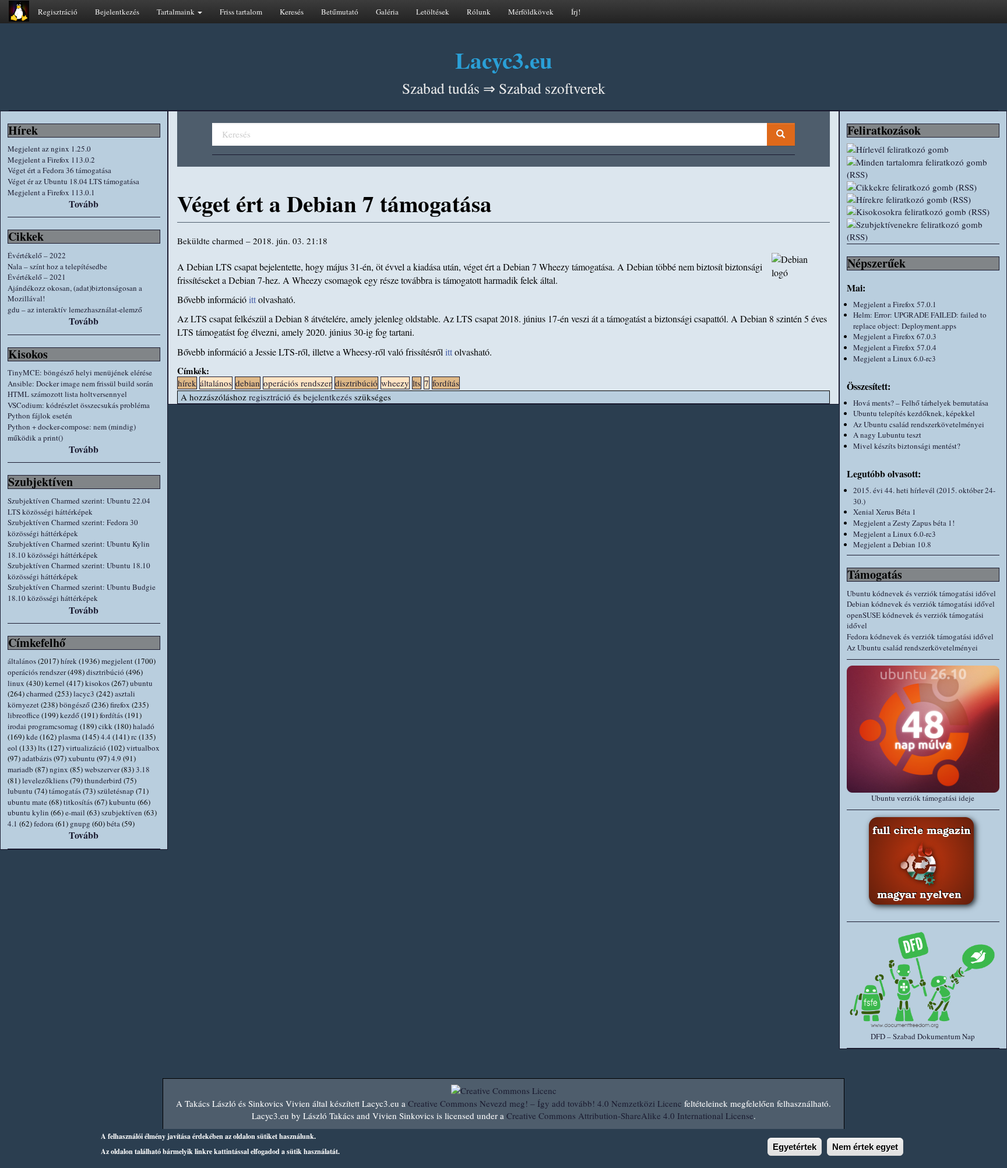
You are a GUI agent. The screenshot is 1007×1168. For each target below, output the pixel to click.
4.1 (12, 823)
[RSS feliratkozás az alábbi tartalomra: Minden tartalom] (923, 168)
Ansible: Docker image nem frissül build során (80, 383)
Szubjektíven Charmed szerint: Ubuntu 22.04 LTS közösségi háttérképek (79, 506)
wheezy (395, 383)
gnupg (80, 823)
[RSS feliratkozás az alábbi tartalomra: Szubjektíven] (923, 231)
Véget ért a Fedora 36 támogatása (59, 170)
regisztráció (270, 397)
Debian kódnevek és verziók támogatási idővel (921, 604)
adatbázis (37, 758)
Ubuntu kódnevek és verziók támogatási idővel (921, 593)
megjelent (117, 661)
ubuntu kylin (28, 812)
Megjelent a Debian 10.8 (892, 544)
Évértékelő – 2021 (37, 277)
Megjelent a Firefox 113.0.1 (51, 192)
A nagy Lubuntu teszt (887, 435)
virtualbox (143, 748)
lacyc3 (83, 693)
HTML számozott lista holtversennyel (67, 394)
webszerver (101, 769)
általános (22, 661)
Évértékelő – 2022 (37, 255)
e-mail (75, 812)
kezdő (69, 715)
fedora (44, 823)
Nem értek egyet (865, 1147)
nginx (59, 769)
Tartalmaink (176, 11)
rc (134, 736)
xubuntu (81, 758)
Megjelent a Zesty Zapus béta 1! (904, 523)
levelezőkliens (45, 780)
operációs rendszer (37, 672)
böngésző (74, 704)
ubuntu (141, 683)
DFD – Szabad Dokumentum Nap (923, 1036)
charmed (39, 693)
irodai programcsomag (43, 726)
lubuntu (20, 791)
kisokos (97, 683)
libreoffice (24, 715)
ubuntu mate (27, 802)
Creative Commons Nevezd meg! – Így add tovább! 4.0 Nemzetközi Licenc (545, 1103)
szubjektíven (121, 812)
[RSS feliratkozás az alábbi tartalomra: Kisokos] (923, 212)
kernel (55, 683)
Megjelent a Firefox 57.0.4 (894, 347)
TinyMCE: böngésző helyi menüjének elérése (80, 372)
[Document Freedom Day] (923, 979)
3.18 (143, 769)
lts (41, 748)
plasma (69, 736)
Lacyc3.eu (503, 59)
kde (32, 736)
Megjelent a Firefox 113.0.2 (51, 159)
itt (252, 299)
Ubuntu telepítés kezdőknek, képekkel (914, 413)
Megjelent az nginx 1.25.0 (49, 148)
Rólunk (479, 11)
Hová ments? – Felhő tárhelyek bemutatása (920, 402)
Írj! (575, 11)
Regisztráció (58, 11)
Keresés (292, 11)
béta (113, 823)
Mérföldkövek (531, 11)
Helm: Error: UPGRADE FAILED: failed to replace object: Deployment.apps (920, 320)
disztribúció (105, 672)
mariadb (20, 769)
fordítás (111, 715)
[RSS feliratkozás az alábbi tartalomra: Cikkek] (923, 187)
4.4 (106, 736)
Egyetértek (794, 1147)
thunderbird (103, 780)
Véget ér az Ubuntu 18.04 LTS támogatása (73, 181)
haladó (143, 726)
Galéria (387, 11)
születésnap (115, 791)
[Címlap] (19, 11)
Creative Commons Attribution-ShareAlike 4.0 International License (630, 1115)
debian (247, 383)
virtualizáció (86, 748)
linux (16, 683)
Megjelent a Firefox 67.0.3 (894, 336)
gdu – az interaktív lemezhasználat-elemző (75, 309)
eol (12, 748)
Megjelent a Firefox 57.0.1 (894, 304)
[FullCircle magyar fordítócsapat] (923, 862)
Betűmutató (339, 11)
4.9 (116, 758)
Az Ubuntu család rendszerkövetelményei (918, 424)
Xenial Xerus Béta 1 (884, 511)
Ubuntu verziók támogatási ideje (922, 798)
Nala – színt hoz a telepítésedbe (57, 266)
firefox (120, 704)
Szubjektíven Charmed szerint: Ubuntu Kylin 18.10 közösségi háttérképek (79, 549)
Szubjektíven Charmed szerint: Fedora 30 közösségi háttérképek (73, 528)
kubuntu (122, 802)
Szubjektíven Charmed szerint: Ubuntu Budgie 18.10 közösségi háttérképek (82, 592)
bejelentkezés (327, 397)
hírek (69, 661)
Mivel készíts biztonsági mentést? (906, 446)
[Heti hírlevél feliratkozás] (923, 149)
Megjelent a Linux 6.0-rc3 (894, 358)
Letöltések (432, 11)
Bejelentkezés (117, 11)
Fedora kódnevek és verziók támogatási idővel (920, 636)
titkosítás (78, 802)
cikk (105, 726)
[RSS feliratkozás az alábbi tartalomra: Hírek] (923, 200)
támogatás (65, 791)
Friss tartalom (241, 11)
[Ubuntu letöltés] (923, 729)
